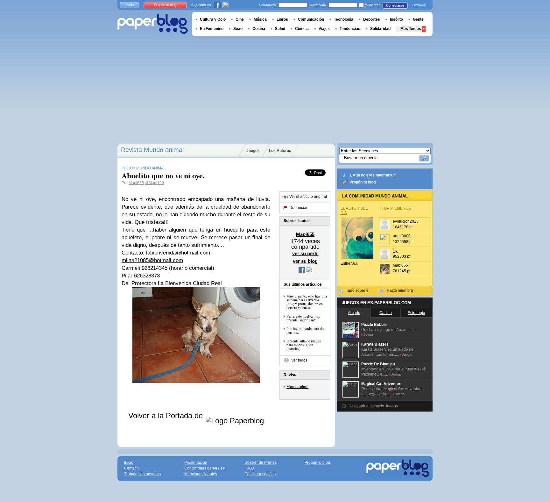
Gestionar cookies (260, 474)
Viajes (324, 28)
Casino (385, 313)
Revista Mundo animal (152, 149)
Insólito (396, 19)
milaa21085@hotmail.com (152, 260)
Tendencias (350, 28)
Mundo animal (297, 386)
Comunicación (311, 19)
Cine (240, 19)
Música (260, 19)
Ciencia (302, 28)
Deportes (371, 19)
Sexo (238, 28)
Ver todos (299, 360)
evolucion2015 (406, 221)
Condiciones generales (204, 468)
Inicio (130, 5)
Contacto (132, 468)
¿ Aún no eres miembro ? (372, 175)
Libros (282, 19)
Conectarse (395, 5)
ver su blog (305, 261)
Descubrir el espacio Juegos (373, 406)
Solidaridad (380, 28)
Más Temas (410, 28)
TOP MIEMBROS (396, 208)
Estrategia (416, 313)
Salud (280, 28)
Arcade (354, 313)
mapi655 (400, 265)
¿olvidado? (419, 4)
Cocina (258, 28)
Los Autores (280, 150)
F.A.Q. (249, 468)
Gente (418, 19)
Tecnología (343, 19)
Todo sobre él (358, 290)
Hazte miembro (400, 290)
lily (395, 250)
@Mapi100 (154, 183)
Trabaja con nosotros (142, 474)
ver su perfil (305, 253)
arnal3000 (402, 236)
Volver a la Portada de (166, 415)
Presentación (195, 462)
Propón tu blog (362, 182)
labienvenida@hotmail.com (178, 253)
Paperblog (152, 24)
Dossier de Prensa (260, 462)
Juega (368, 334)
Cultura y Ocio (213, 19)
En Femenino (211, 28)
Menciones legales (200, 474)
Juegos (253, 150)
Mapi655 (136, 183)
